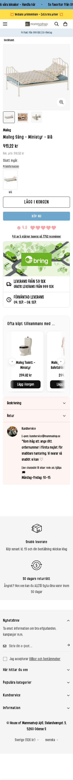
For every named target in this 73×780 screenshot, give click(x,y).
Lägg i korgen (25, 384)
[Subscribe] (65, 645)
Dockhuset (9, 40)
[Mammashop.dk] (36, 24)
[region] (36, 361)
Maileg (7, 130)
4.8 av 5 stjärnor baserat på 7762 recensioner (36, 236)
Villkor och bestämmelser (44, 659)
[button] (65, 24)
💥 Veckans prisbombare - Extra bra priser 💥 (36, 14)
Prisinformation (11, 166)
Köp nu (36, 216)
